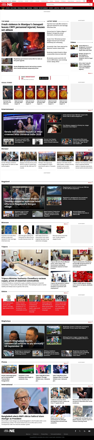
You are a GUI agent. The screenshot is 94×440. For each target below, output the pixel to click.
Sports (51, 8)
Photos (4, 362)
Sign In (88, 1)
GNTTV (31, 1)
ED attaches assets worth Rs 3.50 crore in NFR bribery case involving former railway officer (57, 59)
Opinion (35, 8)
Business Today (44, 1)
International (6, 384)
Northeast (14, 1)
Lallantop (37, 1)
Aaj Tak (26, 1)
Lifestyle (56, 8)
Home (3, 8)
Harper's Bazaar (71, 1)
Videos (62, 8)
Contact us (35, 434)
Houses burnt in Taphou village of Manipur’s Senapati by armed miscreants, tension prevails (56, 33)
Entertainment (43, 8)
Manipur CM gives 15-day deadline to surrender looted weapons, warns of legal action (85, 56)
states (8, 8)
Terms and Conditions (56, 434)
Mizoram (5, 222)
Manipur (5, 149)
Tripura (4, 246)
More (89, 73)
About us (28, 434)
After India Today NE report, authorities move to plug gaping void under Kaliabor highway (85, 66)
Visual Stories (21, 8)
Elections (13, 8)
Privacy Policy (44, 434)
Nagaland (5, 181)
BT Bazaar (64, 1)
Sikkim (4, 291)
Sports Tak (78, 1)
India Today (20, 1)
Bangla (51, 1)
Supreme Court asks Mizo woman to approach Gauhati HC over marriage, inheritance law (57, 25)
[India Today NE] (6, 4)
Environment (69, 8)
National (29, 8)
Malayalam (57, 1)
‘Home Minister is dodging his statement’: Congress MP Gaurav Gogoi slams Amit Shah (85, 48)
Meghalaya (6, 321)
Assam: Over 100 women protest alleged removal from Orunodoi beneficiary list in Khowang (56, 40)
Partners (66, 434)
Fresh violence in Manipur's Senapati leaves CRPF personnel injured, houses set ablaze (23, 27)
